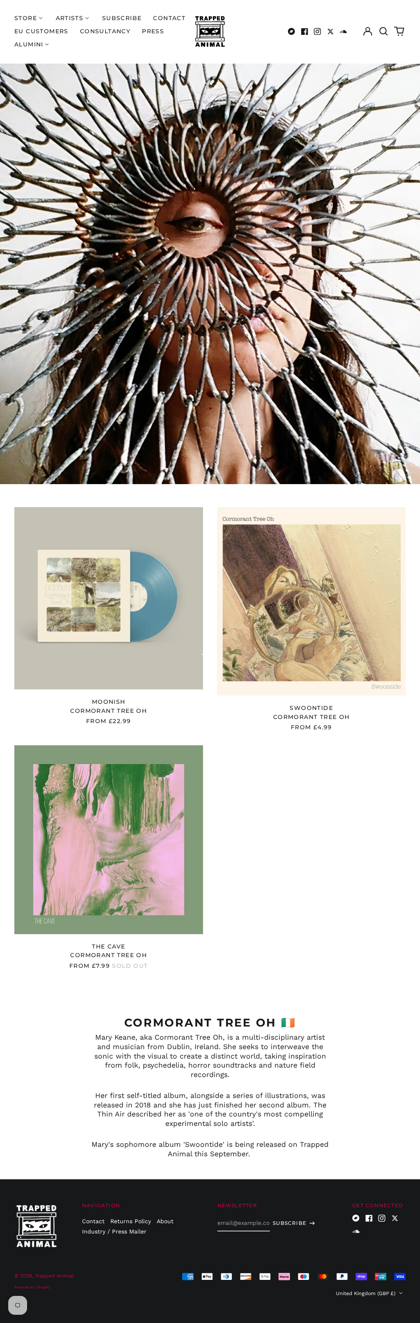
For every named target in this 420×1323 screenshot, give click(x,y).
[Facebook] (304, 31)
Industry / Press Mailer (114, 1231)
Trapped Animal (54, 1276)
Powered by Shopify (32, 1287)
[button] (383, 31)
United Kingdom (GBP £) (366, 1293)
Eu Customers (41, 31)
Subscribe (122, 18)
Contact (169, 18)
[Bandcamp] (291, 31)
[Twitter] (330, 31)
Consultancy (105, 31)
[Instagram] (317, 31)
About (165, 1221)
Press (153, 31)
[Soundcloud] (343, 31)
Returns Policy (130, 1221)
